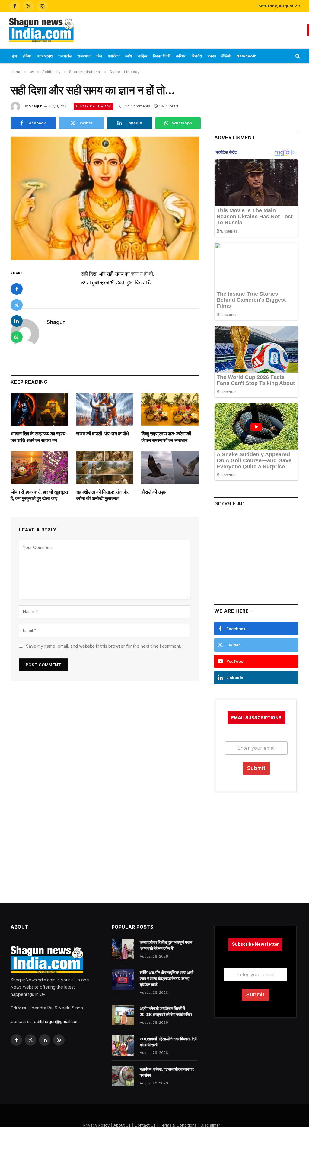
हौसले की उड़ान (154, 492)
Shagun (35, 106)
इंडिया (27, 55)
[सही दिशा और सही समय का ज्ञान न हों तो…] (105, 198)
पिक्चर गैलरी (161, 55)
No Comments (137, 106)
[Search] (297, 56)
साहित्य (142, 55)
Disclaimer (210, 1125)
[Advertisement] (192, 29)
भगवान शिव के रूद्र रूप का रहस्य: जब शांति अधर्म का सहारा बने (39, 437)
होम (14, 55)
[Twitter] (17, 305)
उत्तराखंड (65, 55)
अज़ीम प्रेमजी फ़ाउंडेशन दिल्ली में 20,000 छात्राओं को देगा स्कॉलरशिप (166, 1011)
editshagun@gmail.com (57, 1021)
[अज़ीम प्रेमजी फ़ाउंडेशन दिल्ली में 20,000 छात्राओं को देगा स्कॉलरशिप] (123, 1015)
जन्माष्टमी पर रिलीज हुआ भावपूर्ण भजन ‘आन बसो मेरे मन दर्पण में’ (166, 945)
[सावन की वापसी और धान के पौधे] (105, 409)
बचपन (212, 55)
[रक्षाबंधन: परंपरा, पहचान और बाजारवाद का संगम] (123, 1076)
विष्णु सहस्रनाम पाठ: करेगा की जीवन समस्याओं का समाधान (166, 437)
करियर (181, 55)
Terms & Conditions (178, 1125)
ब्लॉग (128, 55)
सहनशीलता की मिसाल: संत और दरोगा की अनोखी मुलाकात (102, 495)
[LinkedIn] (17, 321)
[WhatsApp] (17, 337)
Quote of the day (93, 106)
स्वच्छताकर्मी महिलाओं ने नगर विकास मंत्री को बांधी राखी (168, 1041)
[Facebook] (17, 289)
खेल (99, 55)
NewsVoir (246, 55)
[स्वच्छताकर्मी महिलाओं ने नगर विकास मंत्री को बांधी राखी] (123, 1045)
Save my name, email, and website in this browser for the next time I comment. (103, 646)
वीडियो (226, 55)
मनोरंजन (113, 55)
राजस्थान (83, 55)
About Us (122, 1125)
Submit (256, 768)
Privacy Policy (96, 1125)
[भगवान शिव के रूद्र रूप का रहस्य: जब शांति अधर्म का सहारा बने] (39, 409)
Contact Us (145, 1125)
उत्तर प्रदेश (45, 55)
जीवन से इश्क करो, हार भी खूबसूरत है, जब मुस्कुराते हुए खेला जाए (39, 495)
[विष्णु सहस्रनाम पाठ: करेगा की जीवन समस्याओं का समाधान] (170, 409)
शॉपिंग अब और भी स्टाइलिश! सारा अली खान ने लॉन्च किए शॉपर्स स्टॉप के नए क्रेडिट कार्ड (166, 978)
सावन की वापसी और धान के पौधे (102, 434)
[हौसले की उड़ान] (170, 467)
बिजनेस (197, 55)
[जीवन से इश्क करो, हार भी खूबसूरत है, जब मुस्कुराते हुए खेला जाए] (39, 467)
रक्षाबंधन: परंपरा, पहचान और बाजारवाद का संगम (167, 1072)
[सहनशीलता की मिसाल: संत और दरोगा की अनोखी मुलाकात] (105, 467)
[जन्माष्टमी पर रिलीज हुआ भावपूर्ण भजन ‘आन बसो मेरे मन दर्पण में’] (123, 949)
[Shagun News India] (41, 30)
